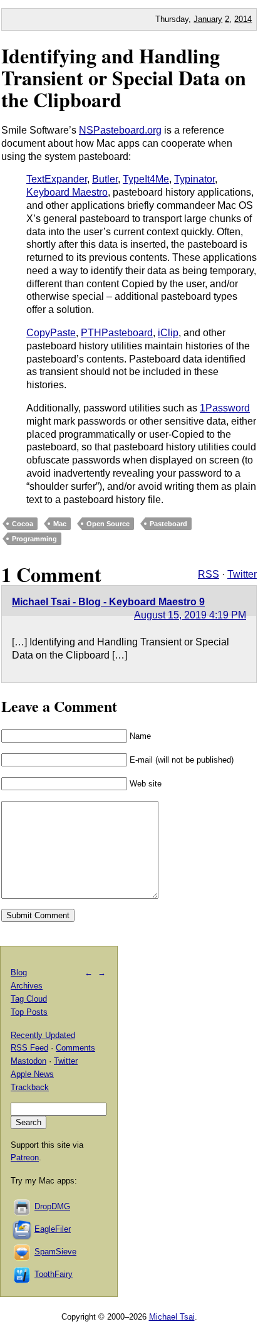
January (208, 19)
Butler (105, 179)
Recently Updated (43, 1035)
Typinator (194, 179)
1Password (225, 408)
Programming (34, 539)
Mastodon (28, 1061)
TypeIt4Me (146, 179)
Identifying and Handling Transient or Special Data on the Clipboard (123, 77)
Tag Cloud (29, 999)
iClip (168, 332)
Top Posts (29, 1012)
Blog (19, 972)
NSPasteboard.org (120, 130)
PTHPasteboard (117, 332)
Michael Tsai (172, 1316)
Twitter (242, 574)
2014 (243, 19)
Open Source (108, 523)
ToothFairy (53, 1274)
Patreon (25, 1157)
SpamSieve (55, 1251)
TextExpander (56, 179)
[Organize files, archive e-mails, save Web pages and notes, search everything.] (22, 1229)
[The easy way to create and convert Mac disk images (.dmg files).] (22, 1206)
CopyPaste (51, 332)
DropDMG (52, 1206)
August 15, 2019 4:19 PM (190, 615)
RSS (208, 574)
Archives (27, 985)
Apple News (32, 1074)
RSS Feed (29, 1047)
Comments (75, 1047)
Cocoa (22, 523)
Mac (59, 523)
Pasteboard (168, 523)
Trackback (30, 1087)
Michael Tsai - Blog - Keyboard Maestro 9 (108, 601)
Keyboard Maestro (67, 192)
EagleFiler (52, 1229)
